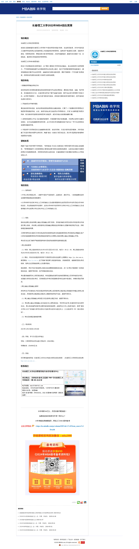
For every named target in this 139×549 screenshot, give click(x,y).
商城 (39, 1)
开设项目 (94, 62)
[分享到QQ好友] (85, 502)
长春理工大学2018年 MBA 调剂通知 (102, 87)
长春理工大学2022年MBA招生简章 (102, 79)
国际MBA (34, 1)
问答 (51, 1)
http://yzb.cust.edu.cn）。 (29, 361)
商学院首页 (63, 539)
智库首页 (56, 539)
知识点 (28, 1)
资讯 (23, 1)
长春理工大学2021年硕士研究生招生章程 (104, 82)
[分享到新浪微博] (81, 502)
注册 (135, 1)
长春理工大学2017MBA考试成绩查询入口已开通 (106, 90)
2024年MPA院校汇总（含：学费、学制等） (32, 526)
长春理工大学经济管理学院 (108, 51)
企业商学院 (45, 1)
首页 (2, 1)
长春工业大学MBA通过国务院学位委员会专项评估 (105, 92)
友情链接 (76, 539)
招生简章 (29, 17)
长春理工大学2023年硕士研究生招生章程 (104, 77)
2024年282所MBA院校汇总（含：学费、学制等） (34, 530)
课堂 (14, 1)
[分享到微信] (78, 502)
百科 (10, 1)
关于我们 (82, 539)
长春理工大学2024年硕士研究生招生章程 (104, 74)
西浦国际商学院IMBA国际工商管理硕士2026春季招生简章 (36, 513)
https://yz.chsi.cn (33, 260)
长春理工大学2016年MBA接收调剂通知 (103, 95)
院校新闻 (23, 17)
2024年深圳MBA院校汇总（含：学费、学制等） (34, 523)
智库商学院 (55, 30)
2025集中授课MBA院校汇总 (28, 519)
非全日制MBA (95, 65)
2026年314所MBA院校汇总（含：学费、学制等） (34, 516)
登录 (131, 1)
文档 (6, 1)
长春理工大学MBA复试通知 (100, 98)
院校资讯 (95, 70)
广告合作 (70, 539)
